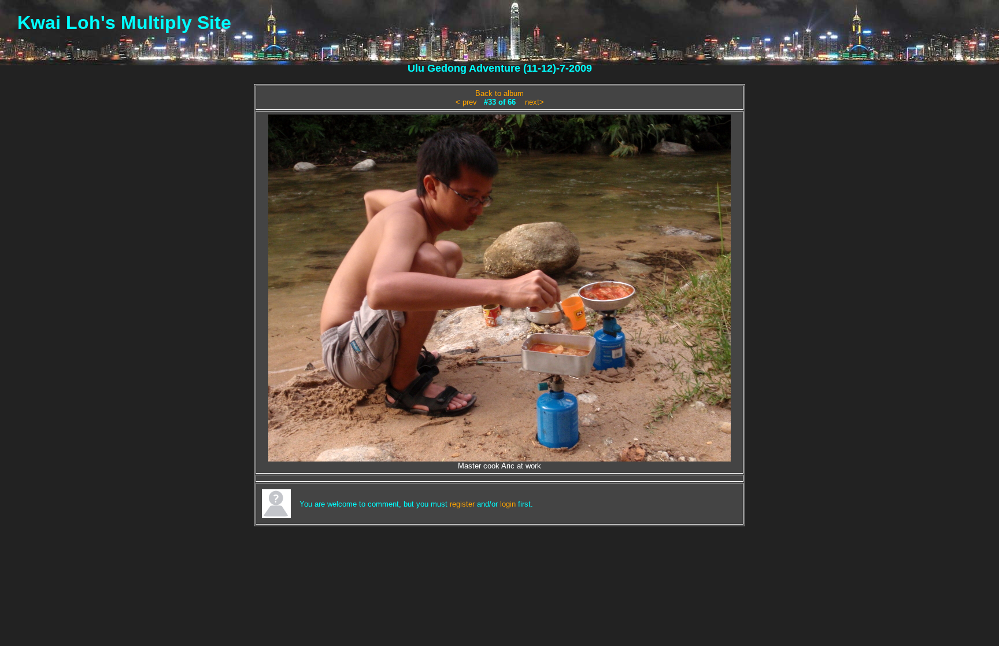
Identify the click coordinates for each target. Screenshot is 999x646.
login (508, 504)
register (462, 504)
